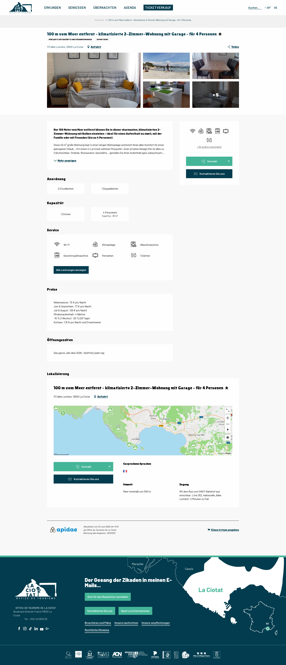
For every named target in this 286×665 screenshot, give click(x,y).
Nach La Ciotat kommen (135, 610)
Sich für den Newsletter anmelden (107, 596)
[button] (254, 7)
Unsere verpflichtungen (156, 622)
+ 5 (216, 94)
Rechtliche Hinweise (97, 629)
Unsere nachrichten (126, 622)
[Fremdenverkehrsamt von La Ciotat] (20, 7)
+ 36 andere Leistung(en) (209, 146)
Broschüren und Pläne (98, 622)
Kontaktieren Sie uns (100, 610)
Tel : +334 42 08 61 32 (35, 618)
